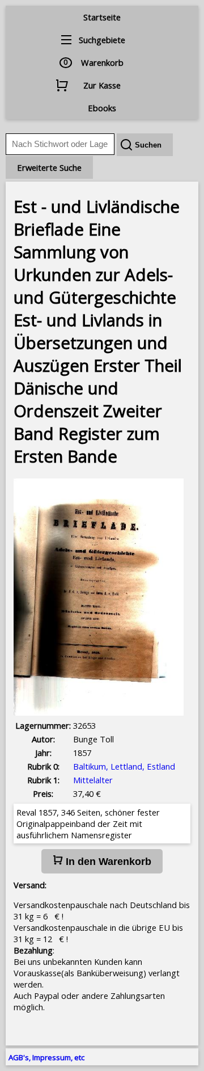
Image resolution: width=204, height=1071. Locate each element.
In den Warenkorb (107, 861)
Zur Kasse (102, 85)
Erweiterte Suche (49, 167)
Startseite (102, 17)
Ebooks (102, 108)
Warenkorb (102, 62)
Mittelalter (93, 780)
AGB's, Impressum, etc (46, 1057)
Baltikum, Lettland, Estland (124, 766)
